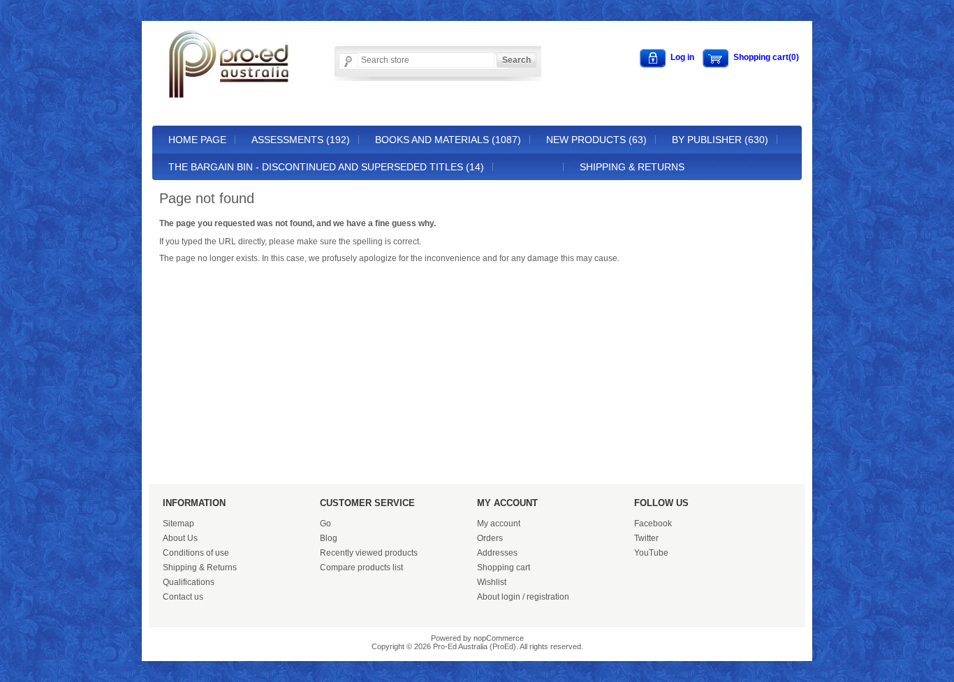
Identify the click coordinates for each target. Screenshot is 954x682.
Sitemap (178, 523)
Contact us (183, 597)
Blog (328, 538)
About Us (180, 538)
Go (325, 523)
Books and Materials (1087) (448, 139)
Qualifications (188, 582)
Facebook (653, 523)
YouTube (651, 553)
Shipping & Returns (632, 166)
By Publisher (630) (720, 139)
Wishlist (491, 582)
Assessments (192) (300, 139)
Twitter (646, 538)
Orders (490, 538)
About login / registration (523, 597)
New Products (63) (596, 139)
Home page (197, 139)
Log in (682, 57)
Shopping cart (503, 567)
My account (498, 523)
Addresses (497, 553)
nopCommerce (499, 638)
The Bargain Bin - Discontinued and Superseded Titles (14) (326, 166)
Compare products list (361, 567)
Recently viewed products (369, 553)
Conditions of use (196, 553)
